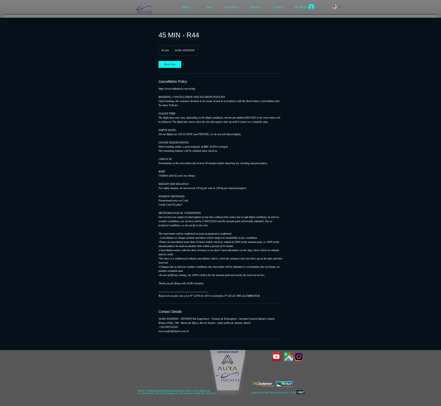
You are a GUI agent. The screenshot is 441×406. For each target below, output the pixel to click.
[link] (169, 64)
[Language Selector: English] (336, 7)
